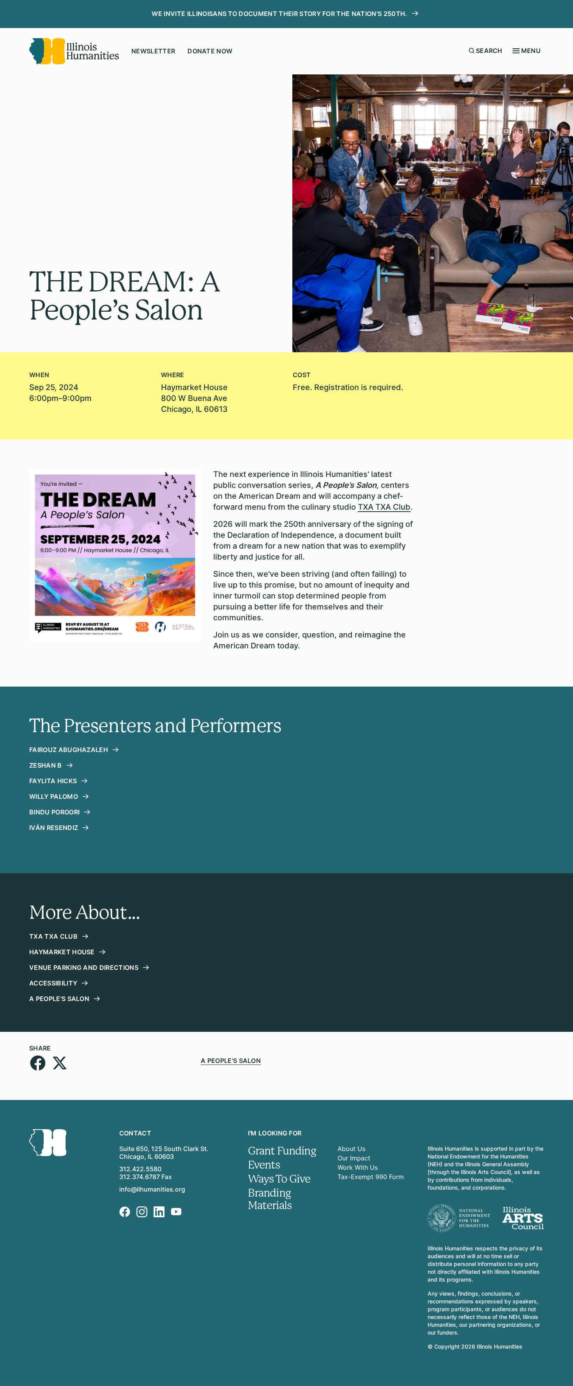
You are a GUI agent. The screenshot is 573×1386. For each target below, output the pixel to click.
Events (264, 1165)
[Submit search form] (471, 50)
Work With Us (358, 1167)
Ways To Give (279, 1179)
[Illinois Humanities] (74, 51)
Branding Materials (270, 1199)
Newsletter (153, 51)
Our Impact (354, 1158)
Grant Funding (282, 1151)
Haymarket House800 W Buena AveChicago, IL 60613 (194, 398)
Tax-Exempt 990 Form (371, 1177)
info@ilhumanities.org (152, 1189)
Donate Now (209, 51)
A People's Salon (231, 1061)
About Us (351, 1149)
